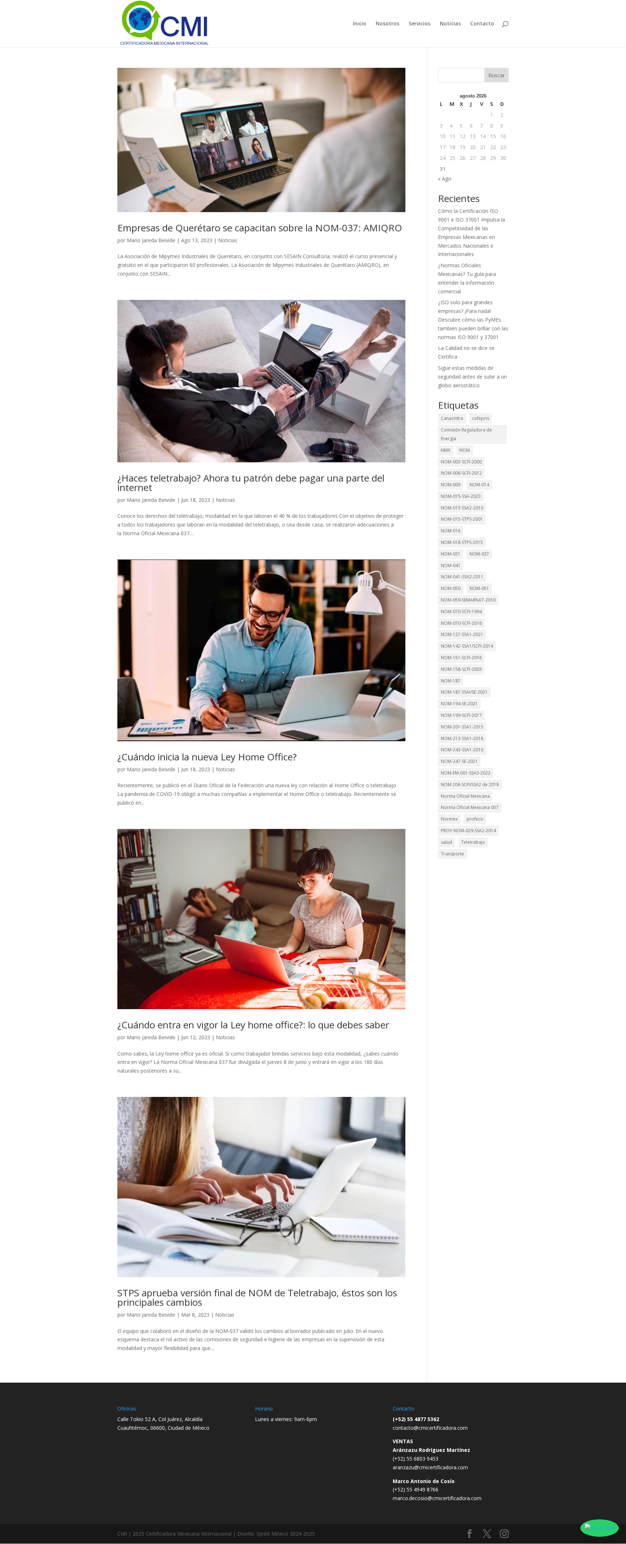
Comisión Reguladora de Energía (466, 434)
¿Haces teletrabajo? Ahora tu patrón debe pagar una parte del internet (250, 482)
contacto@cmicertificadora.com (430, 1427)
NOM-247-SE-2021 (459, 761)
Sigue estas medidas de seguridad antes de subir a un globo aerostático (472, 376)
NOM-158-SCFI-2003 (461, 669)
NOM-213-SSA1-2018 (462, 738)
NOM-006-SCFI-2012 (461, 473)
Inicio (359, 24)
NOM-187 (450, 681)
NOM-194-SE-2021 (459, 704)
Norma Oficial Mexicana (465, 796)
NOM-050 (450, 588)
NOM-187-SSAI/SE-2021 (464, 692)
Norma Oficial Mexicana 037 (469, 807)
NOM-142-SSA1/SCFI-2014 (467, 646)
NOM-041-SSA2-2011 (462, 577)
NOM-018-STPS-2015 (462, 542)
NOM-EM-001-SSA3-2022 (466, 773)
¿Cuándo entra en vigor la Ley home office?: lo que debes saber (253, 1024)
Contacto (482, 24)
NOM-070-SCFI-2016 (461, 623)
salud (446, 842)
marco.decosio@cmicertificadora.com (437, 1498)
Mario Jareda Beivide (151, 240)
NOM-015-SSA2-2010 (462, 508)
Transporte (452, 854)
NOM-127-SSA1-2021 (462, 634)
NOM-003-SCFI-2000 (461, 462)
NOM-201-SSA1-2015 (462, 727)
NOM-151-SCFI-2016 (461, 658)
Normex (449, 819)
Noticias (450, 24)
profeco (475, 819)
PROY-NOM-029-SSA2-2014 (468, 830)
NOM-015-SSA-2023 (461, 496)
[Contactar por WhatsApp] (599, 1528)
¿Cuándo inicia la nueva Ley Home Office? (207, 756)
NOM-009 (450, 485)
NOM (464, 450)
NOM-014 (479, 485)
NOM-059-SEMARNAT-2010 (468, 600)
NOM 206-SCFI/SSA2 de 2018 (470, 784)
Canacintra (452, 418)
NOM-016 (450, 531)
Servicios (419, 24)
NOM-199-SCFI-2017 (461, 715)
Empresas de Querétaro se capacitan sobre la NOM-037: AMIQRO (259, 227)
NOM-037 (479, 554)
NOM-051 (479, 588)
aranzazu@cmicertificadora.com (430, 1467)
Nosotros (387, 24)
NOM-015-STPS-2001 (462, 519)
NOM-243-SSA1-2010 (462, 750)
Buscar (496, 75)
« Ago (444, 178)
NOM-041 (450, 565)
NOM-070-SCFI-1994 (461, 611)
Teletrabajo (473, 842)
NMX (445, 450)
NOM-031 (450, 554)
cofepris (480, 418)
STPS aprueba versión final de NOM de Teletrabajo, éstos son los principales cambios (257, 1297)
